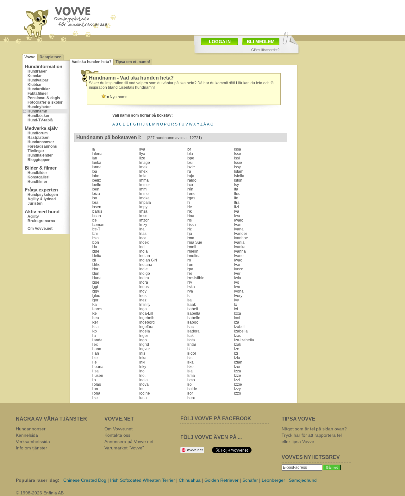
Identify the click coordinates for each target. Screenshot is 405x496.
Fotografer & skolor (45, 102)
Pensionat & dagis (44, 98)
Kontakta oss (117, 435)
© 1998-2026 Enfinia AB (40, 492)
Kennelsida (27, 435)
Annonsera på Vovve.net (128, 441)
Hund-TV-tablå (40, 120)
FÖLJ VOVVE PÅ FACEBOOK (215, 418)
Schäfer (250, 480)
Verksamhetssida (33, 441)
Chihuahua (190, 480)
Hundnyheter (39, 107)
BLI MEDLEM (261, 41)
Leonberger (273, 480)
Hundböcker (39, 115)
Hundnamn (37, 111)
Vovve (29, 57)
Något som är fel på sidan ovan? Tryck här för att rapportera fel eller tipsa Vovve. (314, 435)
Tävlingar (36, 151)
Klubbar (35, 84)
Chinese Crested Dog (84, 480)
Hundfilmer (37, 181)
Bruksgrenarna (41, 221)
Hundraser (37, 71)
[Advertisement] (340, 84)
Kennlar (35, 76)
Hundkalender (40, 155)
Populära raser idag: (37, 480)
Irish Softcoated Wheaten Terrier (142, 480)
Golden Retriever (221, 480)
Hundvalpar (38, 80)
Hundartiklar (39, 89)
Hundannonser (41, 142)
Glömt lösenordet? (265, 50)
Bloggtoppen (39, 160)
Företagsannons (42, 146)
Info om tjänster (31, 447)
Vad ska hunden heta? (91, 62)
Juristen (35, 203)
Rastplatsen (50, 57)
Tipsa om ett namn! (132, 62)
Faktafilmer (38, 93)
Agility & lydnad (42, 199)
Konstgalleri (38, 177)
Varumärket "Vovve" (124, 447)
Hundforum (38, 133)
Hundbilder (37, 173)
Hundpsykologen (43, 194)
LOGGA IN (220, 41)
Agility (33, 216)
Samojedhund (303, 480)
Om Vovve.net (40, 228)
